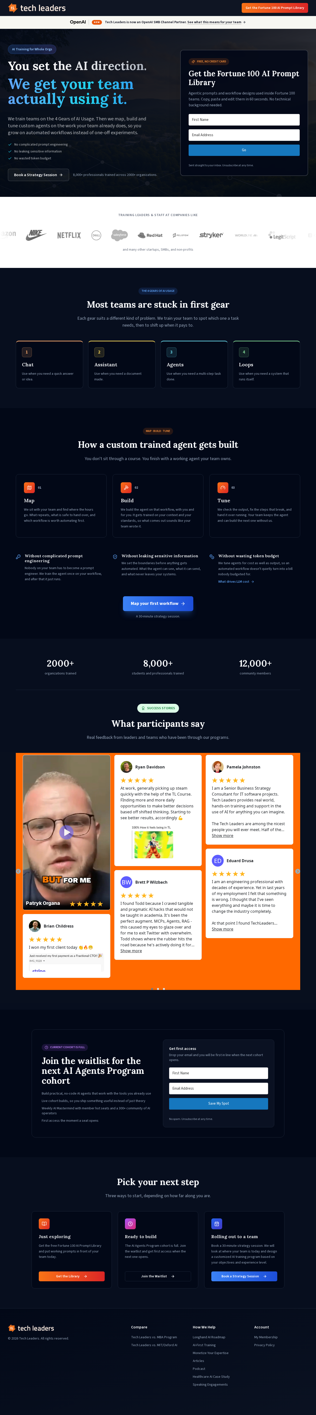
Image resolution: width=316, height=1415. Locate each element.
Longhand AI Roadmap (209, 1337)
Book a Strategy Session (35, 175)
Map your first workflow (154, 603)
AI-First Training (204, 1345)
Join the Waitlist (154, 1276)
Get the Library (67, 1276)
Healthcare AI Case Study (211, 1376)
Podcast (199, 1368)
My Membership (266, 1337)
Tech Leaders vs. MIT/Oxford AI (154, 1345)
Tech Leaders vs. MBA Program (154, 1337)
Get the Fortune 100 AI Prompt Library (275, 7)
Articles (198, 1361)
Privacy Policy (264, 1345)
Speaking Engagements (210, 1384)
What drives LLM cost (233, 581)
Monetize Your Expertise (211, 1353)
